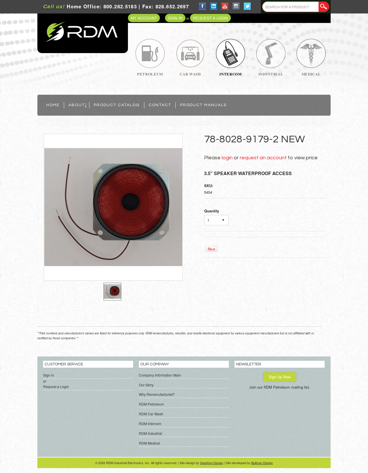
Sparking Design (211, 462)
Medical (311, 74)
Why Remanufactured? (157, 394)
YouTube (225, 6)
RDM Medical (149, 443)
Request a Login (210, 18)
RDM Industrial (150, 433)
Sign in (175, 18)
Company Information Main (160, 375)
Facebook (202, 6)
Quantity (211, 211)
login (227, 157)
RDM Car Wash (151, 413)
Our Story (146, 384)
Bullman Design (262, 462)
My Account (144, 18)
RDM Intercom (150, 423)
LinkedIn (213, 6)
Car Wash (190, 74)
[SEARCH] (324, 7)
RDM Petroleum (151, 404)
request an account (263, 157)
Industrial (270, 74)
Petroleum (150, 74)
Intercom (230, 74)
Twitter (247, 6)
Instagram (236, 6)
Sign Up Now (279, 376)
